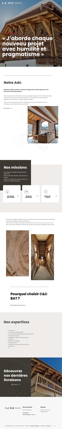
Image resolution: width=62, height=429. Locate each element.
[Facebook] (53, 426)
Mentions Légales (35, 426)
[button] (11, 197)
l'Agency (48, 426)
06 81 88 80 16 (26, 413)
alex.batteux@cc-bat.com (29, 414)
